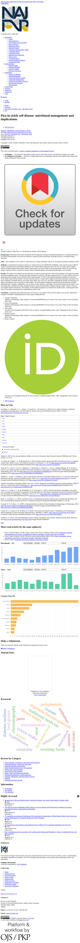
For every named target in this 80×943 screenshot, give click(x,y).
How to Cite (20, 251)
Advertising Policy (14, 53)
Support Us (8, 90)
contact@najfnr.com (12, 913)
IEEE (3, 434)
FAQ (6, 94)
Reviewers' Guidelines (12, 886)
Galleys (14, 251)
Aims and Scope (14, 41)
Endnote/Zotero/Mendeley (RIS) (11, 449)
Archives (7, 88)
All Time (37, 543)
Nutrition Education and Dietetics (15, 766)
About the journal (10, 875)
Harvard (4, 432)
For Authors (8, 790)
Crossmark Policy (14, 58)
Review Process (13, 44)
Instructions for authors (12, 882)
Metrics (44, 251)
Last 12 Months (28, 543)
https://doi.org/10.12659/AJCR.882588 (63, 463)
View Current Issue (40, 695)
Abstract (3, 251)
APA (3, 424)
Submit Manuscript (14, 76)
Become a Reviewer (15, 71)
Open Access (13, 57)
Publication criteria (10, 884)
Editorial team (9, 879)
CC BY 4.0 (30, 918)
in (5, 894)
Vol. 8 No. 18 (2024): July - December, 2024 (19, 109)
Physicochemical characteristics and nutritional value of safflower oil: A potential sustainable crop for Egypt (38, 825)
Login (6, 100)
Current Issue (9, 87)
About (10, 39)
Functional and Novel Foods (13, 780)
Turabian (4, 440)
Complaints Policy (14, 51)
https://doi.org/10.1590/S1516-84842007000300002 (17, 507)
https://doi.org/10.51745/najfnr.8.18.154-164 (17, 132)
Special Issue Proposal (15, 83)
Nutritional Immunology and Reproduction (18, 775)
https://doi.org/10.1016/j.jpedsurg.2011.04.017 (55, 478)
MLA (3, 437)
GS (7, 894)
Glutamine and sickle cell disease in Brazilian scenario (31, 540)
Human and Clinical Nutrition (14, 769)
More (2, 523)
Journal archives (10, 874)
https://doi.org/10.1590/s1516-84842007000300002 (17, 506)
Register (7, 102)
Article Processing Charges (17, 78)
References (28, 251)
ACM (3, 418)
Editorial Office (13, 65)
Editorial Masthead (14, 67)
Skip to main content (7, 1)
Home (7, 105)
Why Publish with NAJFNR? (18, 43)
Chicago (4, 429)
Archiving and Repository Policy (19, 50)
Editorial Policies (14, 48)
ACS (3, 421)
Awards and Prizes (14, 62)
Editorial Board (9, 64)
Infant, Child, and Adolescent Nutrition (17, 773)
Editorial (7, 778)
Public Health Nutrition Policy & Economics (18, 768)
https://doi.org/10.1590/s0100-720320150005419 (55, 494)
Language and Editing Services (18, 81)
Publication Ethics (14, 46)
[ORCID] (42, 394)
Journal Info (8, 37)
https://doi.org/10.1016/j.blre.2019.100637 (62, 512)
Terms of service (10, 881)
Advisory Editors (14, 69)
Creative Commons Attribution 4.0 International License (36, 151)
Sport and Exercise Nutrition (13, 771)
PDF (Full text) (9, 127)
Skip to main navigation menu (23, 1)
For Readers (8, 788)
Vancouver (4, 443)
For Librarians (9, 792)
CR (11, 894)
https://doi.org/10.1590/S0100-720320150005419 (44, 495)
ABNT (3, 426)
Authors (8, 251)
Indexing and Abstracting (16, 55)
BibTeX (6, 452)
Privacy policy (9, 877)
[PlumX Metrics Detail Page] (4, 242)
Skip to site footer (38, 1)
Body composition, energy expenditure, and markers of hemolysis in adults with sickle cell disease (38, 537)
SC (14, 894)
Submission (8, 72)
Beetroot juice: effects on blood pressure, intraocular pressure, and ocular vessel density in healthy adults (37, 800)
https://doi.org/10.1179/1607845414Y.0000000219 (35, 471)
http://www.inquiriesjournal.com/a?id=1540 (17, 519)
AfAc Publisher (21, 864)
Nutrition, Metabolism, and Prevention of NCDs (15, 130)
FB (2, 894)
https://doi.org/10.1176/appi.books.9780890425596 (46, 485)
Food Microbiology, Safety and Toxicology (18, 764)
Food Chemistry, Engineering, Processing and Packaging (22, 762)
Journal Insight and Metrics (17, 60)
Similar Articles (36, 251)
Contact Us (8, 92)
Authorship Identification (16, 79)
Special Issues (13, 85)
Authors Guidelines (15, 74)
